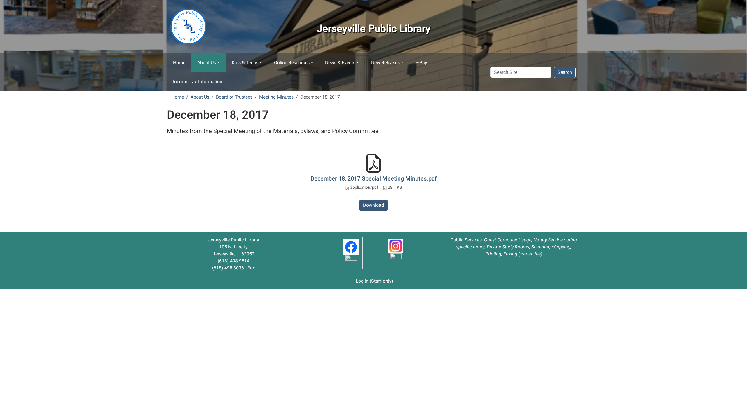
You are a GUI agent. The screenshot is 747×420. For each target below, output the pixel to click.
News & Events (340, 62)
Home (179, 62)
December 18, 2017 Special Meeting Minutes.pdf (373, 178)
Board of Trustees (234, 97)
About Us (206, 62)
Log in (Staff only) (374, 281)
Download (373, 205)
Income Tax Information (197, 81)
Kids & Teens (245, 62)
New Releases (385, 62)
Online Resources (292, 62)
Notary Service (548, 240)
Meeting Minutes (276, 97)
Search (565, 72)
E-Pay (421, 62)
